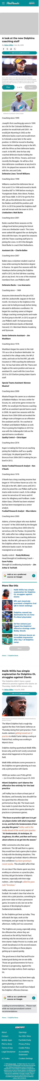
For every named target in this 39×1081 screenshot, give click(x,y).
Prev (8, 87)
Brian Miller (8, 45)
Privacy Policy (24, 1044)
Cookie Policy (24, 1048)
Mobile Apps (7, 1040)
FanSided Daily (25, 1040)
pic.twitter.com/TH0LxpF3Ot (19, 775)
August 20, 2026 (28, 778)
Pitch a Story (7, 1044)
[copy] (14, 49)
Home (4, 655)
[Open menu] (3, 3)
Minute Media (12, 1064)
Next (31, 87)
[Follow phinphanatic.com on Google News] (33, 575)
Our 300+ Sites (25, 1036)
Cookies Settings (26, 1058)
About (4, 1032)
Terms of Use (7, 1048)
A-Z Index (6, 1058)
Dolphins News (13, 655)
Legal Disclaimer (8, 1052)
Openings (23, 1032)
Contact (5, 1036)
